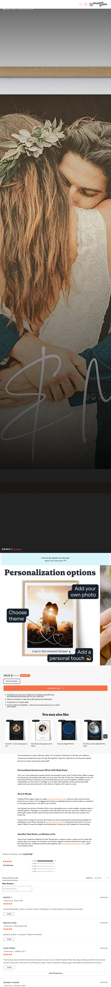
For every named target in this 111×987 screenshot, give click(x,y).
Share (9, 914)
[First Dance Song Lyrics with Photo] (42, 741)
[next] (105, 736)
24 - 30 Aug (53, 558)
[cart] (86, 4)
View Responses (55, 973)
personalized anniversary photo (74, 844)
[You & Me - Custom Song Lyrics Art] (16, 741)
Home (8, 9)
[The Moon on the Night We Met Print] (94, 741)
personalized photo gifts (55, 822)
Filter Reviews (8, 884)
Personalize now (54, 688)
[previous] (5, 736)
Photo (14, 9)
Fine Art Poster (12, 681)
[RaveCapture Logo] (25, 854)
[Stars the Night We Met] (68, 741)
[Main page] (100, 4)
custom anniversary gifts (57, 799)
